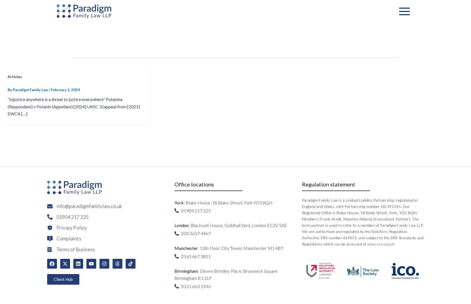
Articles (15, 76)
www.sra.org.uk (381, 244)
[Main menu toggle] (404, 11)
